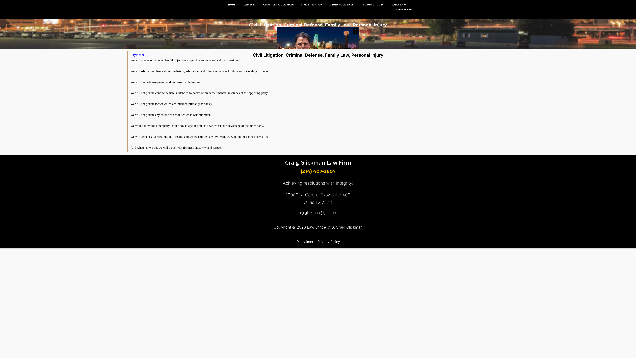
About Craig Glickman (278, 4)
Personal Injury (372, 4)
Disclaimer (304, 242)
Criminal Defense (342, 4)
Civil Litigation (312, 4)
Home (232, 4)
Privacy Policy (329, 242)
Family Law (398, 4)
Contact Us (404, 9)
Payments (249, 4)
